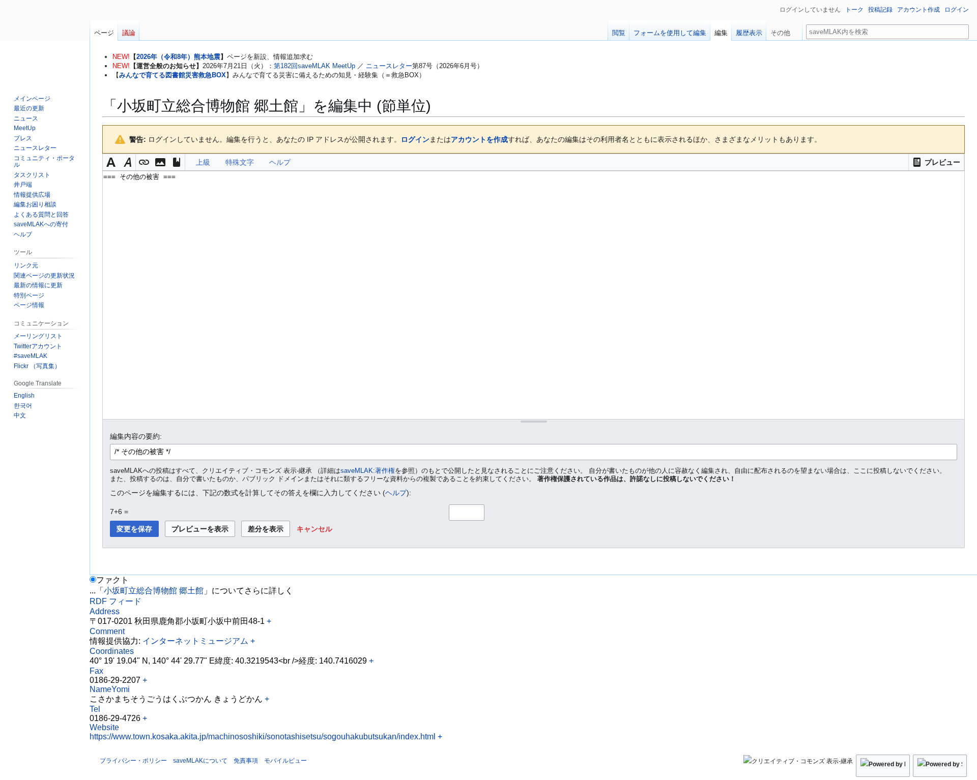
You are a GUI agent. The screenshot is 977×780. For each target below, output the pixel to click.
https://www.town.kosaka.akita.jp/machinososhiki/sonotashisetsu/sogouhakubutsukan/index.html (263, 736)
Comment (107, 631)
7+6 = (119, 511)
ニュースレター (389, 66)
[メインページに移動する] (44, 40)
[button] (936, 162)
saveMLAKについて (200, 760)
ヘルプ (396, 493)
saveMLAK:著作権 (367, 470)
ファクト (112, 580)
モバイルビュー (285, 760)
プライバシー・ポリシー (133, 760)
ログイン (415, 139)
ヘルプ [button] (280, 162)
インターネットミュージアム (195, 641)
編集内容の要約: (136, 436)
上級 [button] (203, 162)
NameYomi (110, 689)
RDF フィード (115, 601)
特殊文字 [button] (239, 162)
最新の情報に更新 (38, 285)
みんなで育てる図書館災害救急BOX (172, 75)
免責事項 (246, 760)
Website (104, 727)
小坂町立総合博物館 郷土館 (154, 590)
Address (105, 611)
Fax (96, 671)
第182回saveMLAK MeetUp (314, 66)
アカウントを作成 (479, 139)
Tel (95, 709)
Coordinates (112, 651)
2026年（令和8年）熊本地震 (178, 57)
